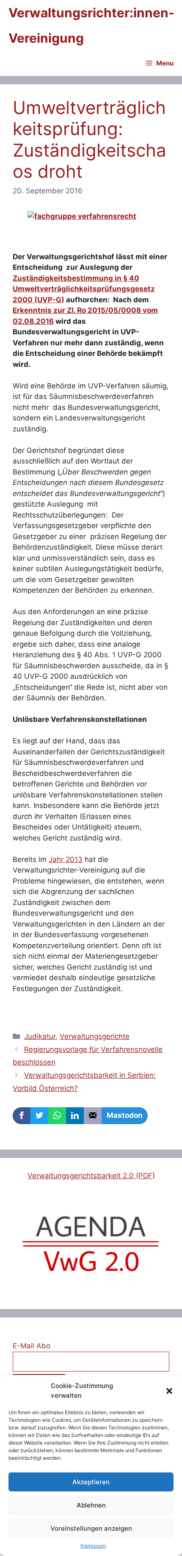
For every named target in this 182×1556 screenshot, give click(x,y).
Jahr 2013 (66, 859)
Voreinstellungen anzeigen (91, 1528)
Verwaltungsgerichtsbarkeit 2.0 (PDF (90, 1175)
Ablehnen (91, 1505)
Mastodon (125, 1115)
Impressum (93, 1545)
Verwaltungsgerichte (95, 1036)
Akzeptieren (91, 1482)
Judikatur (39, 1036)
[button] (169, 1391)
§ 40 (131, 278)
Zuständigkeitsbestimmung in (68, 278)
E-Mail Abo (31, 1346)
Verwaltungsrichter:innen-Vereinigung (91, 25)
